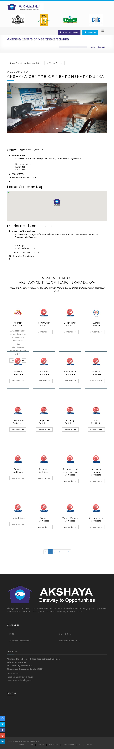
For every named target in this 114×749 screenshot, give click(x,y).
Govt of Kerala (65, 634)
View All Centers (55, 63)
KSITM (12, 634)
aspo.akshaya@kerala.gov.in (20, 677)
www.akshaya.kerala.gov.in (20, 680)
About (30, 744)
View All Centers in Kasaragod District (26, 63)
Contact (89, 744)
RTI (80, 744)
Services (41, 744)
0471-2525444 (14, 673)
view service (43, 332)
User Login (91, 32)
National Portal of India (69, 640)
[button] (57, 202)
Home (92, 47)
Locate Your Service (69, 32)
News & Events (68, 744)
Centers (101, 47)
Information (53, 744)
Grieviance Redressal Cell (20, 640)
